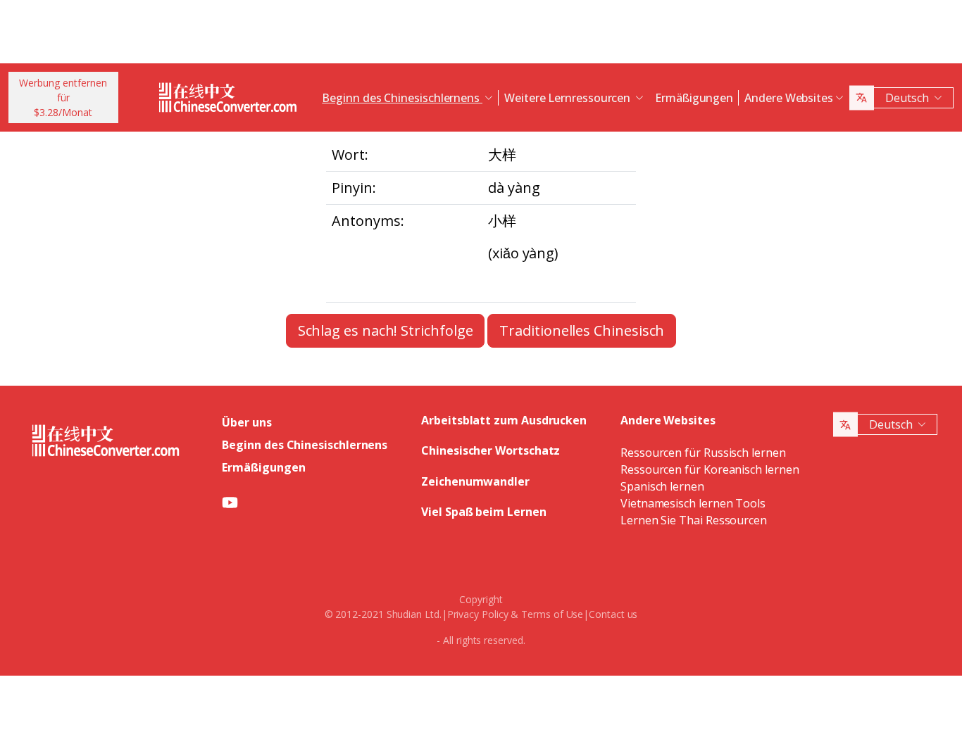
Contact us (613, 614)
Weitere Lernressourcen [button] (568, 98)
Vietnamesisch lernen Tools (693, 503)
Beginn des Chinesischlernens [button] (402, 98)
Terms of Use (552, 614)
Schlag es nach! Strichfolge (385, 330)
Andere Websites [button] (788, 98)
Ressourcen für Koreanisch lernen (709, 469)
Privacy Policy (477, 614)
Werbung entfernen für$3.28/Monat (63, 97)
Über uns (246, 422)
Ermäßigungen (694, 98)
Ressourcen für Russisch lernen (703, 452)
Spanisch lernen (662, 486)
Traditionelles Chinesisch (581, 330)
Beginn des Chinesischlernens (304, 445)
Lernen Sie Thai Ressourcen (693, 520)
